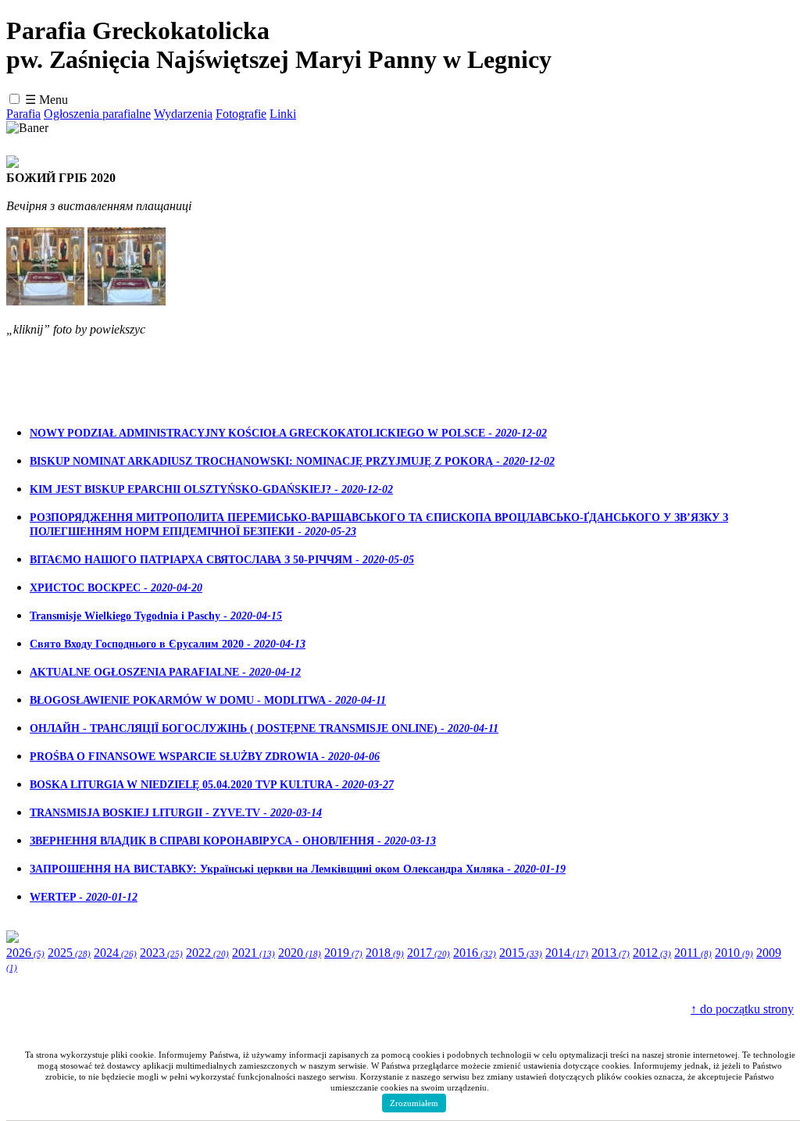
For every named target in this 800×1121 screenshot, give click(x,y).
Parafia (23, 113)
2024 (115, 952)
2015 (520, 952)
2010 (734, 952)
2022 (207, 952)
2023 (161, 952)
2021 (253, 952)
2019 (343, 952)
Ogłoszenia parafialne (97, 113)
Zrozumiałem (414, 1103)
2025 (69, 952)
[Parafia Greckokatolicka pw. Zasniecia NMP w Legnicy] (45, 301)
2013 (610, 952)
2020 (299, 952)
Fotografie (241, 113)
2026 (25, 952)
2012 (652, 952)
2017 (428, 952)
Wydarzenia (183, 113)
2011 (693, 952)
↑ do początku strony (742, 1009)
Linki (283, 113)
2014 (566, 952)
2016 (474, 952)
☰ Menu (46, 99)
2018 (385, 952)
